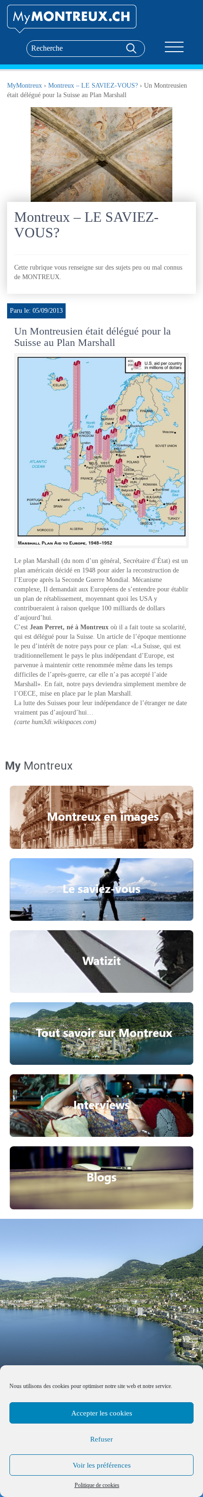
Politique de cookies (97, 1485)
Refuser (101, 1439)
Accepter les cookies (101, 1413)
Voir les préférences (102, 1465)
